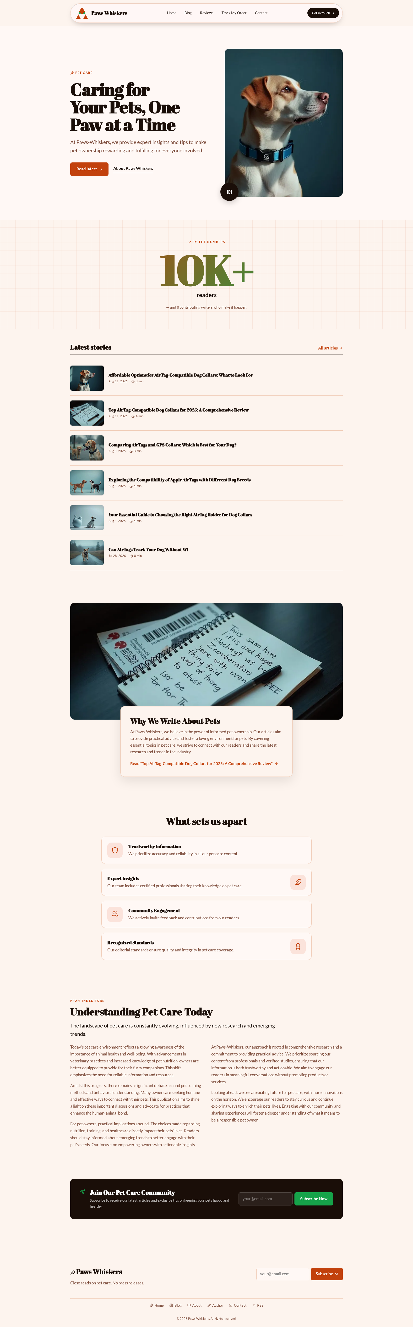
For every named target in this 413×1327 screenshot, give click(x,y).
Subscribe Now (313, 1198)
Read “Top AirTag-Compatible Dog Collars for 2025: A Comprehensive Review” (201, 763)
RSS (260, 1305)
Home (171, 13)
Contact (261, 13)
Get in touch (321, 13)
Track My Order (234, 13)
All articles (328, 347)
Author (217, 1305)
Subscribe (324, 1273)
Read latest (86, 168)
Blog (188, 13)
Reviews (206, 13)
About (197, 1305)
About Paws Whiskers (133, 168)
